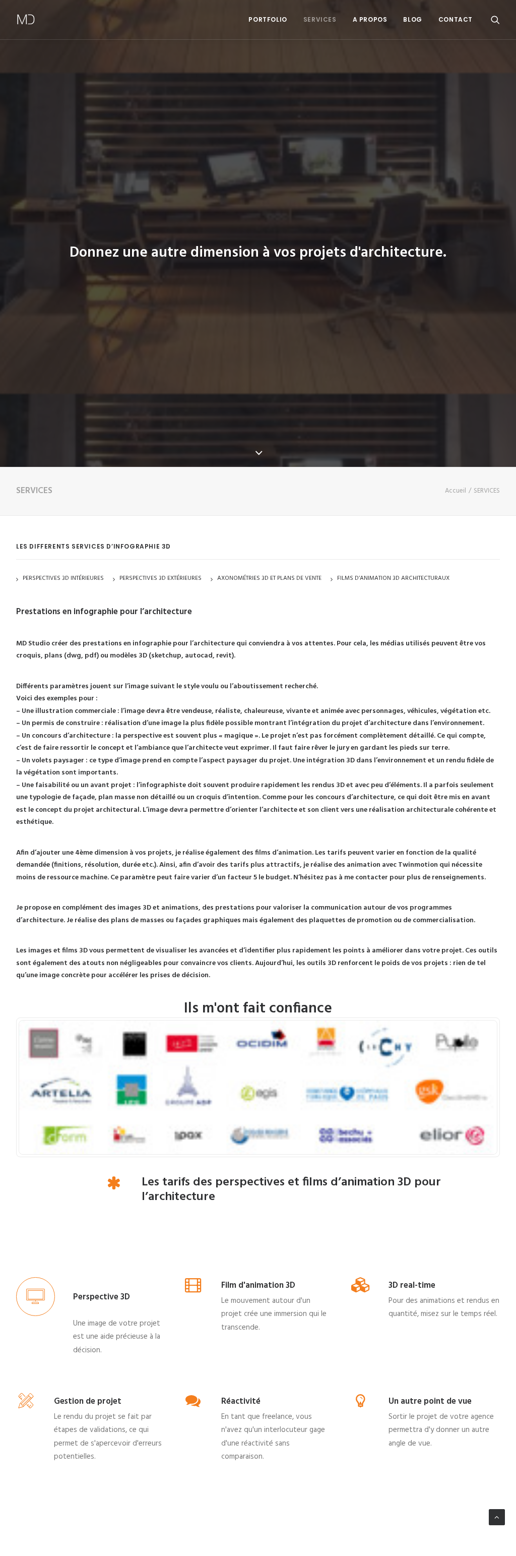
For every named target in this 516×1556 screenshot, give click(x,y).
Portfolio (267, 19)
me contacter (366, 877)
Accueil (455, 491)
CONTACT (455, 19)
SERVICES (320, 19)
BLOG (412, 19)
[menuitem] (267, 19)
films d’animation (282, 853)
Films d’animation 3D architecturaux (393, 578)
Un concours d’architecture (66, 736)
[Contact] (258, 1087)
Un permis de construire (61, 723)
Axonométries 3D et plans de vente (269, 578)
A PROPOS (370, 19)
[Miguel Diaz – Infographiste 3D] (26, 20)
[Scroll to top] (497, 1517)
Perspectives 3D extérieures (160, 578)
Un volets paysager (53, 760)
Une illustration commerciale (69, 711)
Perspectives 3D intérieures (63, 578)
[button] (495, 19)
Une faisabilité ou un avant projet (77, 785)
